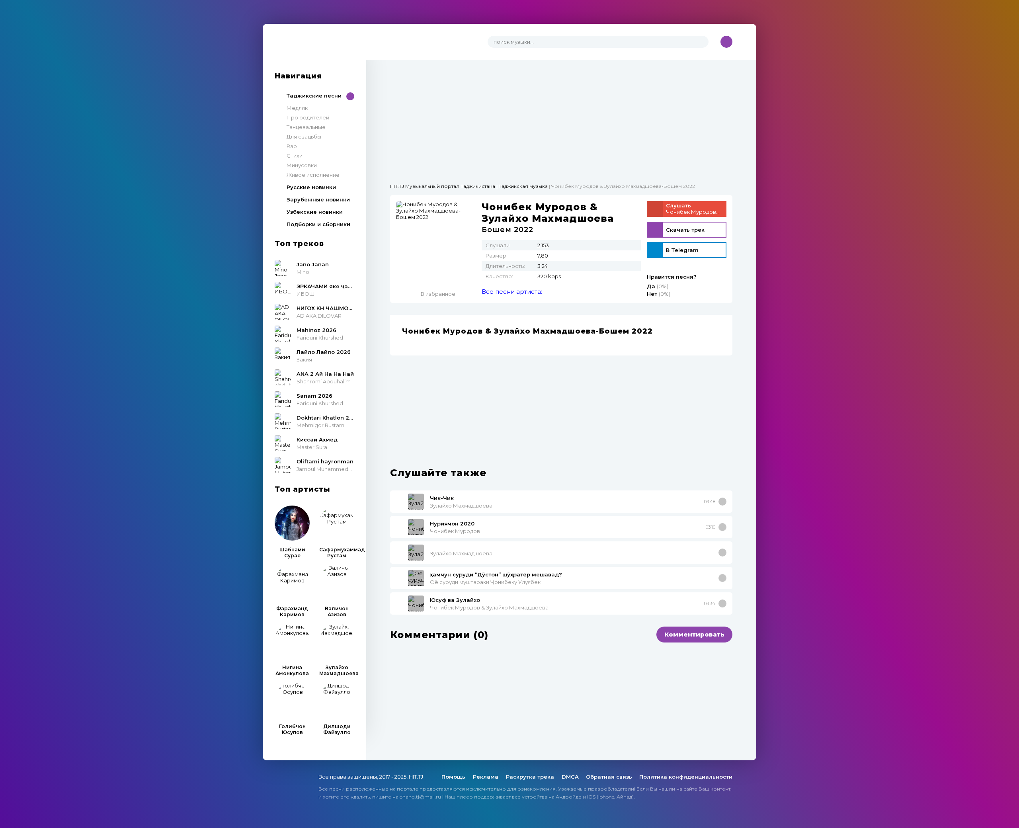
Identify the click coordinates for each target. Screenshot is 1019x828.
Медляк (297, 108)
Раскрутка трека (531, 776)
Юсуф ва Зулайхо (455, 600)
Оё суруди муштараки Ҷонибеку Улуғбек (485, 582)
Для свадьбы (304, 136)
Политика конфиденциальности (685, 776)
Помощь (454, 776)
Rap (292, 146)
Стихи (295, 155)
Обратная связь (609, 776)
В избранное (438, 294)
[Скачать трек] (722, 502)
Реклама (486, 776)
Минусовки (302, 165)
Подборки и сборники (318, 224)
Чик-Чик (442, 498)
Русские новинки (311, 187)
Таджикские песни (314, 95)
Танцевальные (306, 127)
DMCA (570, 776)
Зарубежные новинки (318, 199)
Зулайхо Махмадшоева (461, 505)
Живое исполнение (313, 175)
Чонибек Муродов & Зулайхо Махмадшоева (489, 607)
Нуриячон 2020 (452, 523)
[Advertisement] (561, 115)
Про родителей (308, 117)
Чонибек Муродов (455, 531)
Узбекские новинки (315, 212)
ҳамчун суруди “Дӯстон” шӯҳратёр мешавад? (496, 574)
